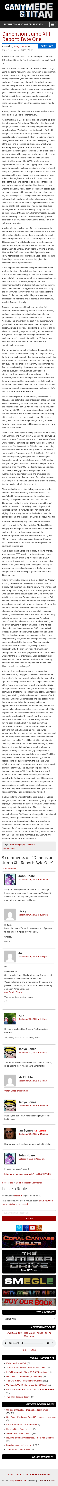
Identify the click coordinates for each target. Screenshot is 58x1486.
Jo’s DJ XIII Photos (13, 992)
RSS (24, 1349)
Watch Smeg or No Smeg (16, 1090)
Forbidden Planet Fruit (16, 1363)
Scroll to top (7, 1182)
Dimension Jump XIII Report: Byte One (26, 36)
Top (11, 1474)
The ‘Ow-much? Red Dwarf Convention (24, 1380)
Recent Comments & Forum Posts (23, 24)
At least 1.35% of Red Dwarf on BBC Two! (25, 1367)
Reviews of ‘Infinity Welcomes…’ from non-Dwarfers (30, 1437)
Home (18, 1474)
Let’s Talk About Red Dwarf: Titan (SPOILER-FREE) (30, 1389)
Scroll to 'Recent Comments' (29, 1182)
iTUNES (32, 1349)
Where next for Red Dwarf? (19, 1433)
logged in (18, 1195)
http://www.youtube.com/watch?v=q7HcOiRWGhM (27, 1173)
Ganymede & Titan (18, 1480)
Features (47, 46)
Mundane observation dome (19, 1444)
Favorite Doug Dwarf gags (18, 1428)
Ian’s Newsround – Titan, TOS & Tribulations (26, 1371)
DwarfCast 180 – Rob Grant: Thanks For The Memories (29, 1334)
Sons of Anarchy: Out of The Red (21, 1424)
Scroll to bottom (9, 868)
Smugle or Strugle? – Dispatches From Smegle (28, 1409)
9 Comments (9, 848)
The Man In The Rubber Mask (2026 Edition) (27, 1385)
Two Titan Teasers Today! (18, 1396)
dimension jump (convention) (22, 844)
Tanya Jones (21, 46)
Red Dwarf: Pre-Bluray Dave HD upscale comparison (30, 1417)
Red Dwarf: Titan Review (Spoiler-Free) (24, 1376)
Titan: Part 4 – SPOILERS (18, 1449)
